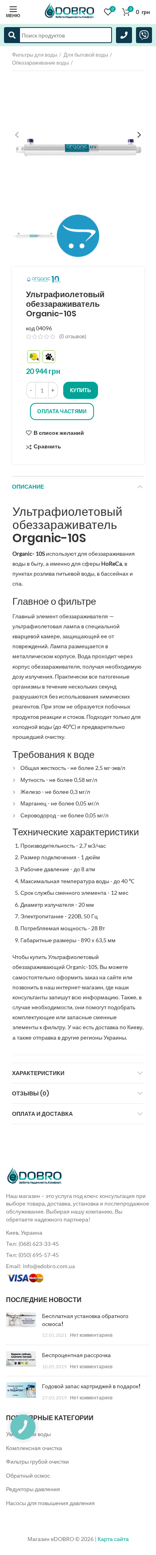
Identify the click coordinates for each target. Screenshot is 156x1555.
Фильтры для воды (34, 54)
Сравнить (47, 447)
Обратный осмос (28, 1475)
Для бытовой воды (86, 54)
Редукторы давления (33, 1489)
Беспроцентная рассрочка (76, 1355)
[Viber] (144, 35)
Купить (80, 390)
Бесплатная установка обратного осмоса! (85, 1320)
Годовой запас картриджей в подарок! (91, 1386)
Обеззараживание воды (40, 62)
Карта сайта (113, 1538)
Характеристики (38, 1073)
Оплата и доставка (42, 1114)
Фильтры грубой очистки (37, 1461)
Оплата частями (61, 411)
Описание (28, 487)
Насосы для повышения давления (50, 1503)
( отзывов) (72, 336)
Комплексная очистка (34, 1447)
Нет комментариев (91, 1335)
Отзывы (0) (30, 1093)
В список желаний (59, 433)
